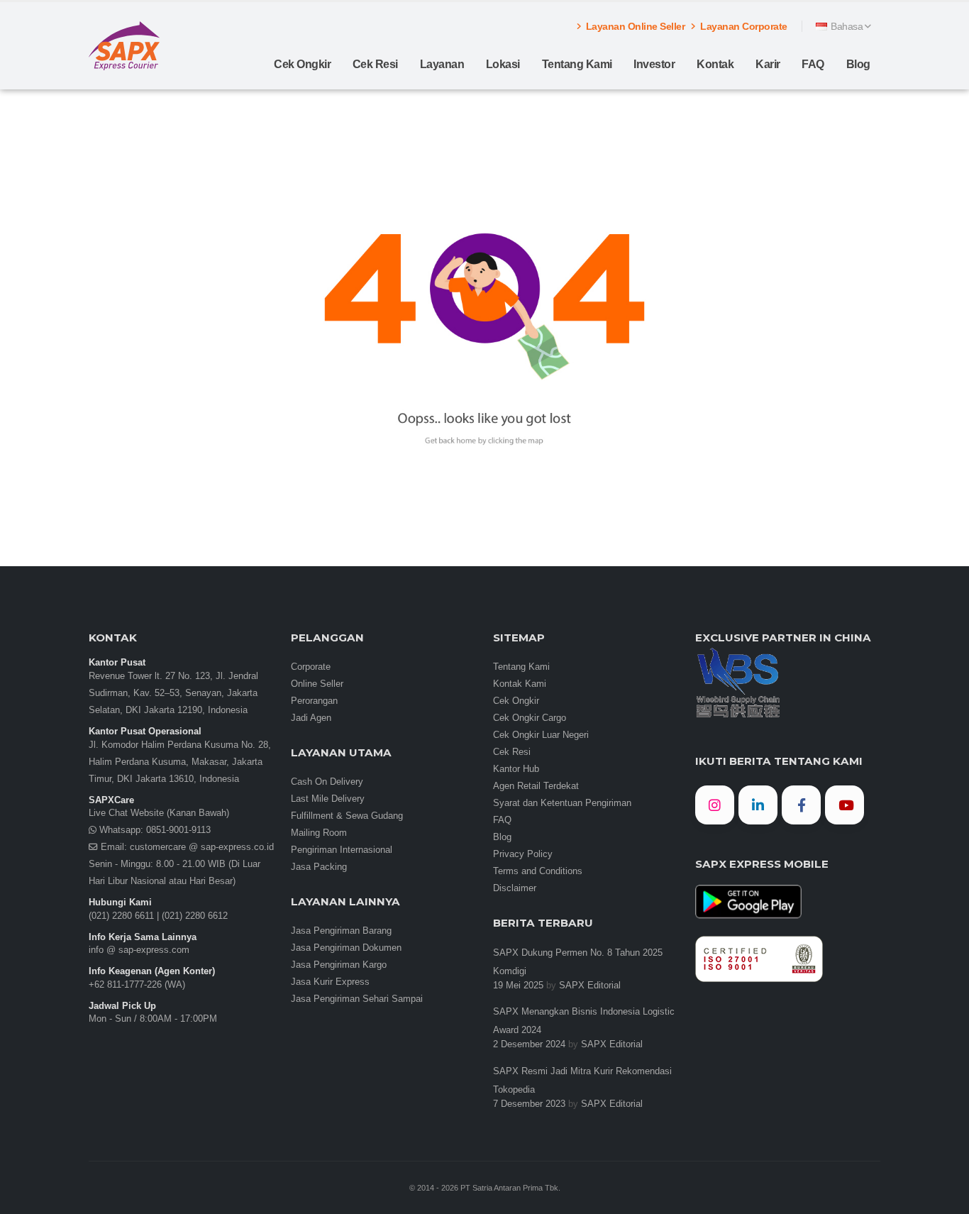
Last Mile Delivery (328, 799)
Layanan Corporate (742, 26)
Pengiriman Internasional (341, 850)
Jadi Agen (311, 718)
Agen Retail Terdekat (536, 786)
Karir (767, 64)
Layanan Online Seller (634, 26)
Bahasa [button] (847, 26)
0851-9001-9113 (177, 830)
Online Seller (317, 684)
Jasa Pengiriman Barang (341, 931)
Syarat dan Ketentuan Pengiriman (562, 803)
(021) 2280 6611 (121, 916)
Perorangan (314, 701)
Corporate (311, 667)
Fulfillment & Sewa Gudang (347, 816)
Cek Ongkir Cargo (529, 718)
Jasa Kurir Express (330, 982)
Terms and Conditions (537, 871)
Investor (654, 64)
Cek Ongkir (302, 64)
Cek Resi (375, 64)
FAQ (813, 64)
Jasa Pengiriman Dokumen (346, 948)
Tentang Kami (577, 64)
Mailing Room (319, 833)
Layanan (442, 64)
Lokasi (503, 64)
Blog (858, 64)
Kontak (715, 64)
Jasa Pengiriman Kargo (339, 965)
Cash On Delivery (327, 782)
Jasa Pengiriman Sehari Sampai (357, 999)
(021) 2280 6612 (195, 916)
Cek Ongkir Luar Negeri (541, 735)
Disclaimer (514, 888)
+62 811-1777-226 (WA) (137, 985)
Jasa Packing (319, 867)
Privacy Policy (523, 854)
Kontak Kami (519, 684)
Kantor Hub (516, 769)
